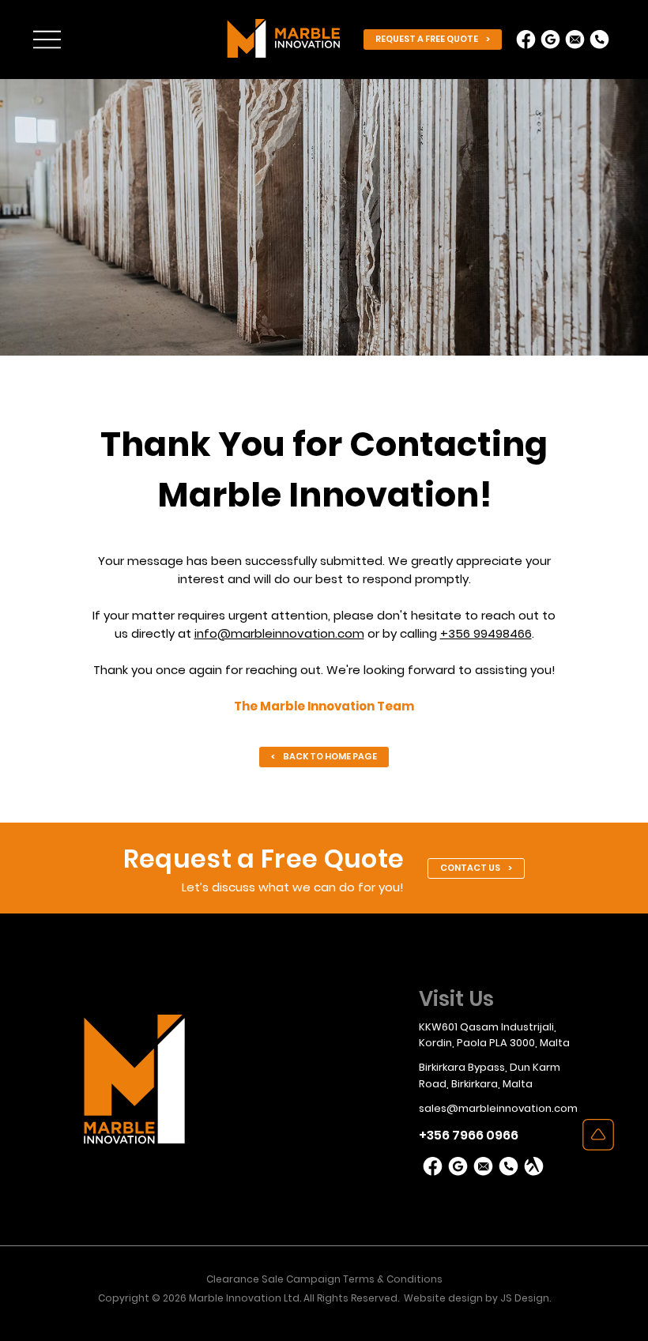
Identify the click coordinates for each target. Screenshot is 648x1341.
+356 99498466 (486, 633)
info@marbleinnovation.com (279, 633)
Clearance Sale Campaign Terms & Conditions (324, 1279)
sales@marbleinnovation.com (498, 1108)
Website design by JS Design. (477, 1298)
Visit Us (456, 999)
